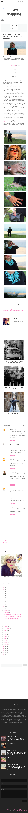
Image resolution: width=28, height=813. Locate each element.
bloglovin (5, 542)
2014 (4, 646)
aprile (5, 638)
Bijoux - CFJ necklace (8, 622)
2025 (4, 589)
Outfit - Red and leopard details (11, 618)
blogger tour (13, 309)
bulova (17, 309)
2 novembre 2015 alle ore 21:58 (18, 460)
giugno (5, 634)
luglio (5, 632)
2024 (4, 591)
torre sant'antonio (10, 312)
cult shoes (5, 310)
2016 (4, 606)
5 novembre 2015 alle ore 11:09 (18, 490)
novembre (6, 612)
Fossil (13, 72)
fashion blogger (12, 310)
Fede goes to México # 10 (12, 764)
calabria (21, 309)
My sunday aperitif (11, 743)
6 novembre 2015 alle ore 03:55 (18, 508)
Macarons (9, 757)
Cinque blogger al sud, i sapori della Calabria (14, 388)
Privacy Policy (23, 808)
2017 (4, 604)
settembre (6, 628)
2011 (4, 652)
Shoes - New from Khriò (9, 620)
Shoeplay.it (13, 472)
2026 (4, 587)
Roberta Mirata (14, 429)
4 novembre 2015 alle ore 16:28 (18, 473)
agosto (5, 630)
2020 (4, 599)
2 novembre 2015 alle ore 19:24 (18, 431)
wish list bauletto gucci (12, 750)
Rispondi (12, 440)
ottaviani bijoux (19, 310)
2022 (4, 595)
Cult (12, 70)
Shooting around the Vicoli (14, 413)
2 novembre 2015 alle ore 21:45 (18, 446)
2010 (4, 654)
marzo (5, 640)
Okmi (11, 507)
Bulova (12, 66)
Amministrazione (18, 809)
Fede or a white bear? (11, 736)
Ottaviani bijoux (12, 65)
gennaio (6, 644)
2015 (4, 608)
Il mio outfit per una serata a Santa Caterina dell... (15, 624)
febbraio (6, 642)
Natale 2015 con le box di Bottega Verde (13, 616)
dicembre (6, 610)
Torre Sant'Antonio (12, 75)
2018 (4, 603)
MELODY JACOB (14, 444)
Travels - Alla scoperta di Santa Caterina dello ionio (14, 362)
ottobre (6, 626)
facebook (5, 540)
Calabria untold (7, 121)
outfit (4, 312)
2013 (4, 648)
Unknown (12, 459)
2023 (4, 593)
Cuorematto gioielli (11, 68)
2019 (4, 601)
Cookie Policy (9, 809)
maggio (6, 636)
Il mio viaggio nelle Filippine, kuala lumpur (13, 614)
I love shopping (14, 808)
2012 (4, 650)
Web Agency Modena (21, 810)
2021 (4, 597)
